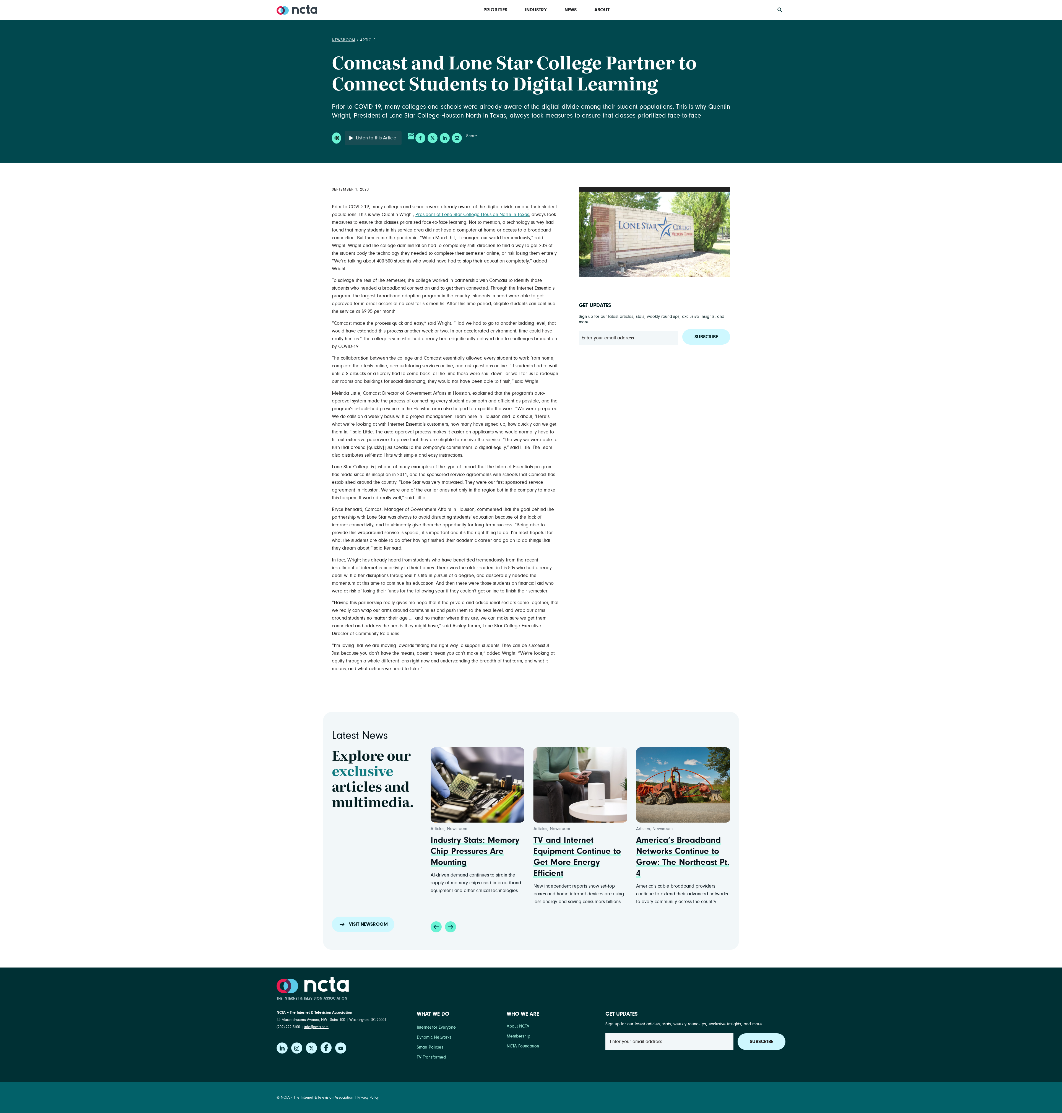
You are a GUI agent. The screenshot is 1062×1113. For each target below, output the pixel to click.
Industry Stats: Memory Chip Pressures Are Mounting (475, 851)
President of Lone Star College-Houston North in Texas (472, 214)
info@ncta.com (316, 1027)
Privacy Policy (368, 1097)
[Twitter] (311, 1048)
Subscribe (706, 336)
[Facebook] (326, 1047)
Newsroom (343, 40)
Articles (437, 828)
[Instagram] (296, 1048)
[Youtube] (340, 1048)
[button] (436, 926)
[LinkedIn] (282, 1048)
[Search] (779, 9)
